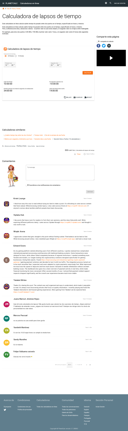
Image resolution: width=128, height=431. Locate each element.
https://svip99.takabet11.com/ (24, 292)
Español (86, 412)
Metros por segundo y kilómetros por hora (18, 139)
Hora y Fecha (16, 9)
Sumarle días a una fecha (43, 139)
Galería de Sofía (67, 412)
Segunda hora (54, 63)
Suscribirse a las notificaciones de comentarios (44, 185)
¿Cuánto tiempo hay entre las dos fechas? (18, 135)
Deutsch (86, 407)
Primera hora (8, 63)
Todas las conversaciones (70, 407)
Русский (87, 421)
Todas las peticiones (69, 409)
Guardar (77, 97)
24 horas (11, 56)
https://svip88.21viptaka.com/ (70, 222)
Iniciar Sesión (119, 3)
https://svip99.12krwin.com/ (77, 206)
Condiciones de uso (24, 407)
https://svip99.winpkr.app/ (66, 239)
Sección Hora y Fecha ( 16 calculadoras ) (67, 139)
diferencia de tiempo (10, 146)
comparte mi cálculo (106, 41)
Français (86, 415)
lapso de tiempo (40, 146)
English (86, 409)
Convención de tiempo (9, 54)
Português (87, 418)
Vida (8, 9)
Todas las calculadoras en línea (47, 407)
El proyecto (7, 407)
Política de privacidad (25, 409)
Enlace (68, 97)
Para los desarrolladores (70, 415)
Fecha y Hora (21, 146)
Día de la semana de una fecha (55, 135)
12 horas (21, 56)
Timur (78, 154)
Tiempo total (38, 135)
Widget (88, 97)
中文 (85, 424)
